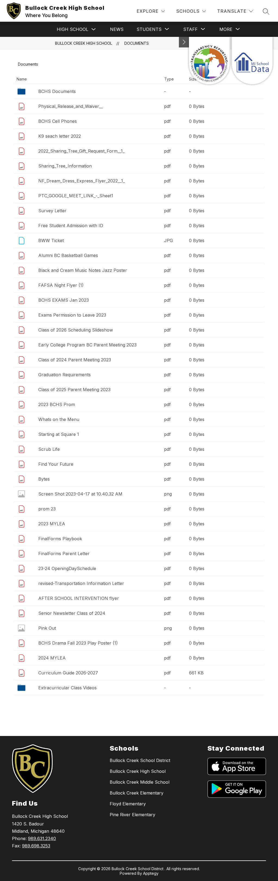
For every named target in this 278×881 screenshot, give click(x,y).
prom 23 (47, 509)
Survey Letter (52, 210)
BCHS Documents (57, 91)
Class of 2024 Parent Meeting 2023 (74, 359)
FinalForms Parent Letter (64, 553)
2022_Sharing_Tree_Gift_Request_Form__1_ (81, 151)
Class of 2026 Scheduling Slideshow (75, 330)
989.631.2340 (42, 838)
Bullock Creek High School (83, 43)
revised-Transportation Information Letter (81, 583)
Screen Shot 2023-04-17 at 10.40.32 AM (80, 494)
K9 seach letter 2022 (59, 136)
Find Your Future (55, 464)
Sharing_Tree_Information (65, 166)
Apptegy (151, 873)
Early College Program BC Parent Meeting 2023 (87, 345)
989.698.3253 (36, 845)
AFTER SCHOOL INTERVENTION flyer (78, 598)
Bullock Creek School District (140, 760)
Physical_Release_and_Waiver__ (70, 106)
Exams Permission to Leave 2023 (72, 315)
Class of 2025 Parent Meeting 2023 (74, 389)
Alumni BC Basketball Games (68, 255)
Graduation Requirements (64, 374)
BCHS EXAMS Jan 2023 (63, 300)
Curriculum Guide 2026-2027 (68, 673)
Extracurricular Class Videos (67, 687)
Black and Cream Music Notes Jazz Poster (82, 270)
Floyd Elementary (128, 803)
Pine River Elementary (132, 814)
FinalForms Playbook (60, 538)
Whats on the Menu (58, 419)
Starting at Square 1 (58, 434)
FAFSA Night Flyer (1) (61, 285)
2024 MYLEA (52, 658)
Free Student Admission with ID (70, 225)
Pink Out (47, 628)
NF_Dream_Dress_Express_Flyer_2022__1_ (81, 181)
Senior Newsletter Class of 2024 (71, 613)
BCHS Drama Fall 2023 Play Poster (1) (78, 643)
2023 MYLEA (51, 523)
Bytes (44, 479)
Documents (136, 43)
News (117, 29)
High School (72, 29)
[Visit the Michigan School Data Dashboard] (252, 60)
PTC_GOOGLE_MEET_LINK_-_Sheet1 (75, 195)
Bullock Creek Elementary (136, 793)
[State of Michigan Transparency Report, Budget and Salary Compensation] (209, 60)
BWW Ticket (51, 240)
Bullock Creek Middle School (139, 782)
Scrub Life (49, 449)
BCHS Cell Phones (57, 121)
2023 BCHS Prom (56, 404)
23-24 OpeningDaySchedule (67, 568)
